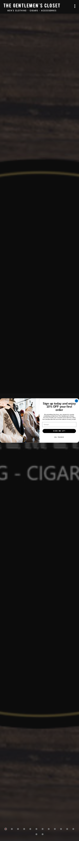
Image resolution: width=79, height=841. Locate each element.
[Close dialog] (76, 400)
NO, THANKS (59, 437)
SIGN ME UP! (59, 431)
